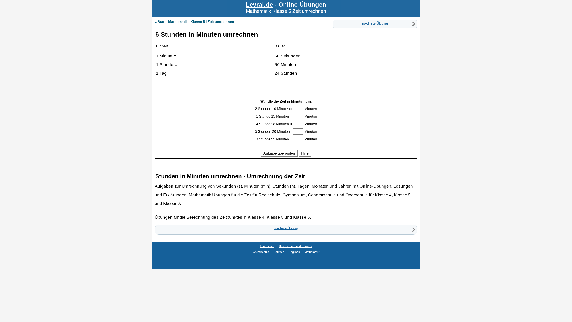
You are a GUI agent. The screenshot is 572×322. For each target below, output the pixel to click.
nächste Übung (375, 23)
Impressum (267, 246)
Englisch (294, 252)
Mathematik (312, 252)
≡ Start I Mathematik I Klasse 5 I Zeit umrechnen (194, 22)
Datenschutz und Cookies (295, 246)
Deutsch (278, 252)
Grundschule (261, 252)
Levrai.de (259, 4)
